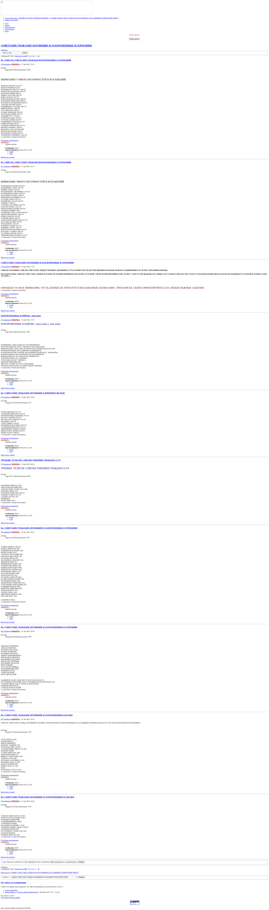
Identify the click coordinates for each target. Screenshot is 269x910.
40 (38, 56)
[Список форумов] (46, 14)
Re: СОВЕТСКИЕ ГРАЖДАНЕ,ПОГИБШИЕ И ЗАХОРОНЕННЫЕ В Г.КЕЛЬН (37, 797)
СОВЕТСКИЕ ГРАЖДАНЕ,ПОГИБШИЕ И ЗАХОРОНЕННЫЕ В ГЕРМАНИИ (46, 45)
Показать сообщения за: (15, 862)
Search (7, 25)
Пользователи (10, 27)
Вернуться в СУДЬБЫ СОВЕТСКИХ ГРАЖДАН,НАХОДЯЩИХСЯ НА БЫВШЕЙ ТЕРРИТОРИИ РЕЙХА (40, 873)
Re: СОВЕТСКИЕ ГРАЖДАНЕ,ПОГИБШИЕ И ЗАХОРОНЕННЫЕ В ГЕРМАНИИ (39, 528)
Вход (7, 31)
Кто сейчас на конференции (13, 882)
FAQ (6, 24)
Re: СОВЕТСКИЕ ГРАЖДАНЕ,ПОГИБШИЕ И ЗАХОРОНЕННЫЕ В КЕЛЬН (37, 715)
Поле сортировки (43, 862)
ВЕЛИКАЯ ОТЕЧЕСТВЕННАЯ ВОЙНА (34, 18)
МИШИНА (15, 64)
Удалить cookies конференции (27, 892)
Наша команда (10, 892)
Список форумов (11, 18)
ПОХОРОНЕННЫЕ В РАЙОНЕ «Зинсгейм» (21, 316)
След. (5, 862)
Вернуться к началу (8, 157)
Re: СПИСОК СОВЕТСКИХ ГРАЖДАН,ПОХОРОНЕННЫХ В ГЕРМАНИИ (36, 60)
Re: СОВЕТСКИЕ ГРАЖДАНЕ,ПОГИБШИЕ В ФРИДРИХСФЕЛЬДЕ (33, 393)
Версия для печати (11, 20)
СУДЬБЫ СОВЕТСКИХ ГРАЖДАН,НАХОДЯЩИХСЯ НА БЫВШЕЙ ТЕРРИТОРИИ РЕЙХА (84, 18)
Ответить (4, 50)
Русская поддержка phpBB (10, 898)
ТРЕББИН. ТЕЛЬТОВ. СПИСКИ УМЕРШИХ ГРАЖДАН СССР (30, 460)
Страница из (20, 56)
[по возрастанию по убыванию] (75, 862)
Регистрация (9, 29)
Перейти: (6, 877)
